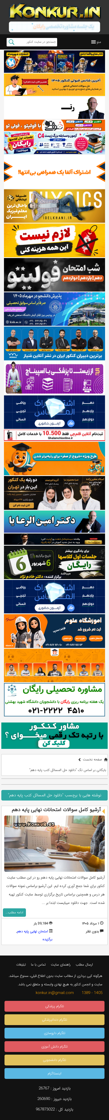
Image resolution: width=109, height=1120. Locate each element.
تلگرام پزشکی (54, 1006)
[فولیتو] (54, 125)
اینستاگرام (54, 1073)
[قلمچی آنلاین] (54, 435)
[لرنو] (54, 240)
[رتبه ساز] (54, 108)
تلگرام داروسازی (54, 1033)
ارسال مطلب (84, 964)
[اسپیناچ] (54, 378)
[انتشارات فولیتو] (54, 275)
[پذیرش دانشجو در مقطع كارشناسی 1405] (54, 309)
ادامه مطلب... (14, 912)
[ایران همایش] (54, 699)
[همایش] (54, 493)
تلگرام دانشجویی (54, 1060)
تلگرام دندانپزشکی (54, 1019)
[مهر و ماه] (54, 61)
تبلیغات (21, 964)
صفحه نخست (92, 759)
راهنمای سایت (61, 964)
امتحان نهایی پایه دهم (32, 931)
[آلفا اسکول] (54, 171)
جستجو (11, 42)
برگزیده (47, 939)
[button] (99, 42)
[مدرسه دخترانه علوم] (54, 631)
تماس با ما (38, 964)
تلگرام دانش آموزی (54, 1046)
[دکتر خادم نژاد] (54, 562)
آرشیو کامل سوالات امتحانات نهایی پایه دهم (56, 810)
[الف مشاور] (54, 458)
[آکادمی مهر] (54, 665)
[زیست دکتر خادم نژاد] (54, 143)
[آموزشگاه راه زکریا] (54, 539)
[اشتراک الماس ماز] (54, 412)
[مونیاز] (54, 343)
